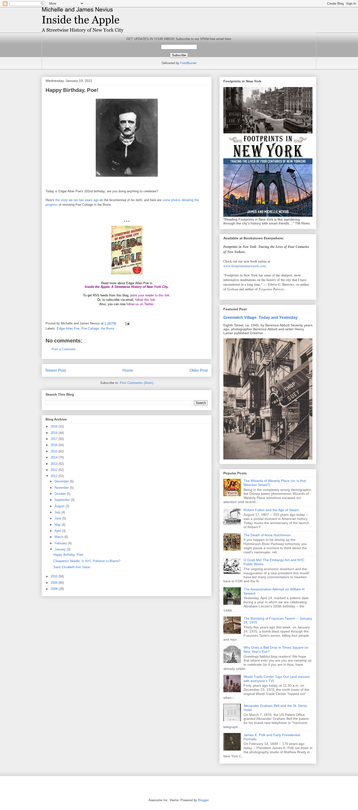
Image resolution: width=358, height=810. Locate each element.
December (62, 481)
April (58, 531)
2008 (54, 589)
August (60, 506)
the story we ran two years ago (77, 200)
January (61, 549)
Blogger (203, 800)
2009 (54, 583)
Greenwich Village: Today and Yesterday (260, 317)
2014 (54, 457)
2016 (54, 445)
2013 (54, 464)
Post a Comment (63, 349)
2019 (54, 426)
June (58, 518)
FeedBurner (188, 63)
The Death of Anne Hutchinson (267, 535)
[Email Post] (127, 323)
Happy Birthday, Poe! (68, 554)
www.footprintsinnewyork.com (244, 265)
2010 (54, 576)
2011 (54, 476)
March (59, 537)
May (58, 525)
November (62, 487)
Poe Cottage (90, 328)
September (63, 500)
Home (127, 370)
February (61, 543)
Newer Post (56, 370)
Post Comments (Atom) (136, 383)
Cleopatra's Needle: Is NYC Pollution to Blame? (86, 561)
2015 (54, 451)
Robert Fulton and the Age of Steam (271, 510)
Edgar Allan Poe (68, 328)
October (61, 494)
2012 (54, 470)
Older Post (198, 370)
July (58, 512)
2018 (54, 433)
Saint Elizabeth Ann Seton (71, 567)
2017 (54, 439)
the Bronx (107, 328)
